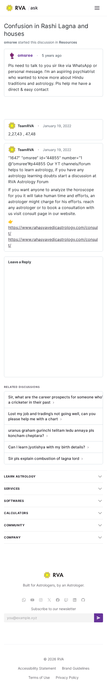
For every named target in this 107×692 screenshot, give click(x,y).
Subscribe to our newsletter (53, 609)
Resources (68, 42)
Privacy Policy (67, 677)
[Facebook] (57, 600)
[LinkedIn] (74, 600)
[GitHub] (83, 600)
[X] (49, 600)
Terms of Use (39, 677)
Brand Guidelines (75, 668)
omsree (10, 42)
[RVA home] (16, 8)
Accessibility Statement (37, 668)
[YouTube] (32, 600)
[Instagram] (41, 600)
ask (34, 7)
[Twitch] (66, 600)
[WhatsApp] (24, 600)
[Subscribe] (98, 617)
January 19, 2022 (57, 126)
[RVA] (53, 575)
